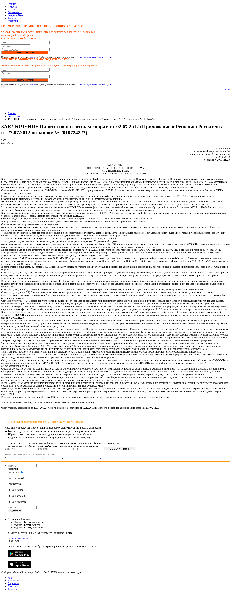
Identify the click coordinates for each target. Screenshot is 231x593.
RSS (10, 577)
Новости (12, 6)
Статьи (11, 9)
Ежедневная (14, 472)
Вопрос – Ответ (16, 15)
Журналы (13, 18)
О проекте (13, 583)
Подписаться (15, 511)
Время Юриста (15, 490)
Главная (12, 4)
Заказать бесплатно (24, 52)
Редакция (13, 586)
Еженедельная (15, 478)
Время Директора (17, 501)
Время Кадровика (17, 496)
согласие (32, 57)
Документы (14, 116)
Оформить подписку (19, 538)
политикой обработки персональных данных (95, 57)
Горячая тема (14, 484)
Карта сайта (14, 580)
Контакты (13, 589)
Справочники (15, 12)
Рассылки (13, 21)
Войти (226, 89)
